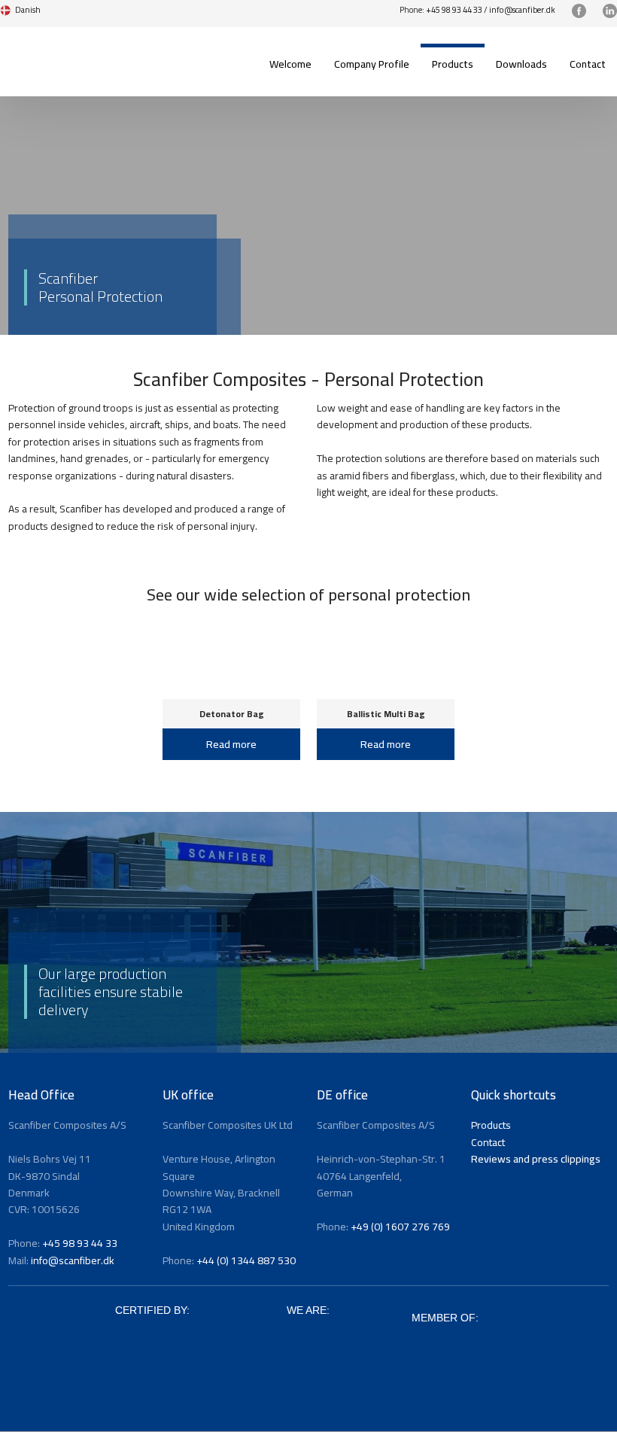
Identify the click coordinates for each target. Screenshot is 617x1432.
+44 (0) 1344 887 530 (246, 1260)
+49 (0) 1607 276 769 (400, 1226)
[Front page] (71, 53)
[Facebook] (579, 11)
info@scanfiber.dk (72, 1260)
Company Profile (371, 64)
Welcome (290, 64)
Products (452, 64)
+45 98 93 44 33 (454, 9)
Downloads (521, 64)
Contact (588, 64)
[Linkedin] (610, 11)
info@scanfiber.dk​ (522, 9)
